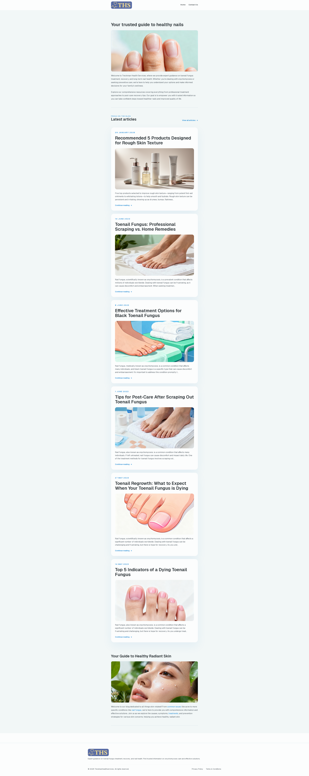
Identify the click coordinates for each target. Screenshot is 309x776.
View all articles (190, 120)
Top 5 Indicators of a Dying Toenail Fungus (151, 572)
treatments (173, 713)
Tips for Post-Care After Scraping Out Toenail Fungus (154, 399)
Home (183, 5)
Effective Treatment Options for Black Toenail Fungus (148, 313)
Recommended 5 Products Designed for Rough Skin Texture (153, 140)
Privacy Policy (197, 769)
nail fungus (136, 710)
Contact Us (193, 5)
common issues (174, 706)
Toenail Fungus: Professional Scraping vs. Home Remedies (145, 227)
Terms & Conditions (213, 769)
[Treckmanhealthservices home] (121, 5)
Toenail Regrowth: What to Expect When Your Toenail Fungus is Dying (151, 486)
